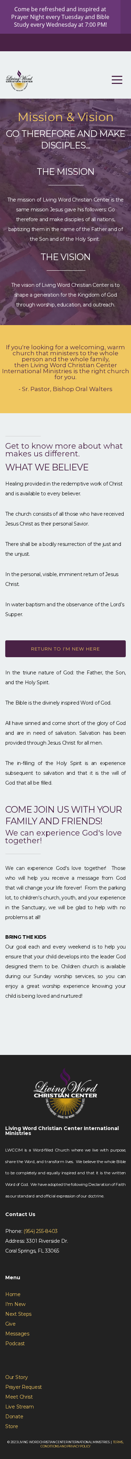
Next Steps (18, 1314)
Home (13, 1294)
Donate (14, 1416)
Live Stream (19, 1407)
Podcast (15, 1343)
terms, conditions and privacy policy (82, 1444)
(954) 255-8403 (40, 1231)
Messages (17, 1334)
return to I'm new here (65, 649)
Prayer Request (23, 1387)
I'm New (15, 1304)
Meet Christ (19, 1397)
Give (10, 1324)
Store (11, 1426)
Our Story (16, 1377)
